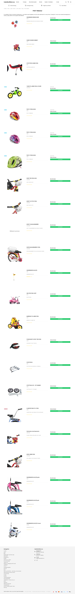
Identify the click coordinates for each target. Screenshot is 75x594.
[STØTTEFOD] (15, 373)
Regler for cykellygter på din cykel (10, 563)
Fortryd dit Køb (6, 573)
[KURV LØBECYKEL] (15, 465)
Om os (5, 566)
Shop (5, 552)
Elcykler (5, 558)
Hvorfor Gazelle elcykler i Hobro (9, 586)
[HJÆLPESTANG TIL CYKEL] (15, 419)
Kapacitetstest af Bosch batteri (9, 572)
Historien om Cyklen (7, 559)
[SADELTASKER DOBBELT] (15, 50)
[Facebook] (34, 560)
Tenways (24, 2)
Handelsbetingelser (7, 567)
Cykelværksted (6, 585)
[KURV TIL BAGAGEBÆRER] (15, 235)
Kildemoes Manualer (7, 583)
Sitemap (5, 587)
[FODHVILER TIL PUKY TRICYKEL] (15, 350)
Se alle (57, 2)
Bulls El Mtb (6, 556)
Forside (5, 550)
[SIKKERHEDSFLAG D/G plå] (15, 511)
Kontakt (5, 576)
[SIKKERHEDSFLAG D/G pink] (15, 488)
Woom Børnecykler (33, 2)
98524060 (38, 555)
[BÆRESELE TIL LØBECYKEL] (15, 327)
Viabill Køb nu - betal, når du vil (9, 579)
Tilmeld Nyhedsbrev (7, 577)
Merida (40, 2)
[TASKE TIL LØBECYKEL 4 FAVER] (15, 96)
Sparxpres (5, 582)
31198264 (42, 555)
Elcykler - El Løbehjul (49, 2)
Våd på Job (6, 562)
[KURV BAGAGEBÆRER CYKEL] (15, 258)
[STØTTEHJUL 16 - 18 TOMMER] (15, 396)
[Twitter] (37, 560)
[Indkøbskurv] (68, 2)
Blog (4, 553)
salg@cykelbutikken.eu (40, 558)
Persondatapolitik (7, 578)
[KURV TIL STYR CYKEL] (15, 212)
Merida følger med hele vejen (9, 554)
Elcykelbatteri (6, 557)
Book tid (5, 568)
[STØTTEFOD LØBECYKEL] (15, 73)
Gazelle (17, 2)
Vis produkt (60, 19)
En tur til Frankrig (7, 561)
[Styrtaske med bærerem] (15, 442)
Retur (5, 569)
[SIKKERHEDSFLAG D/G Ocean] (15, 534)
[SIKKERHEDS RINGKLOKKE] (15, 28)
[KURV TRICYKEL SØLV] (15, 189)
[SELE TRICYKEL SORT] (15, 304)
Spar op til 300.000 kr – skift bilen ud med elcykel (12, 571)
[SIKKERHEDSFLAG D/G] (15, 281)
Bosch (5, 581)
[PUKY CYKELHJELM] (15, 119)
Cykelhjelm (6, 564)
